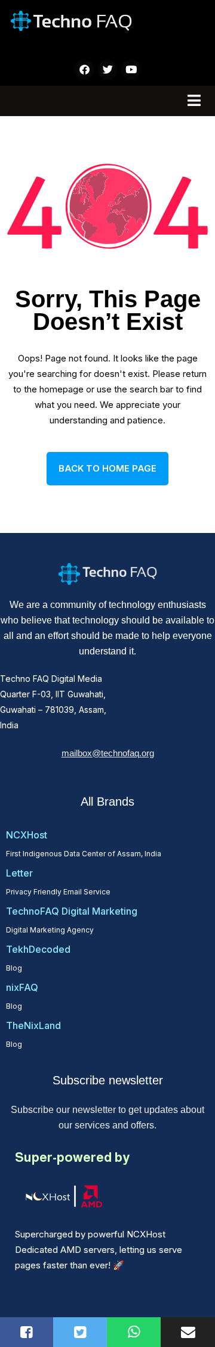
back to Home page (107, 468)
